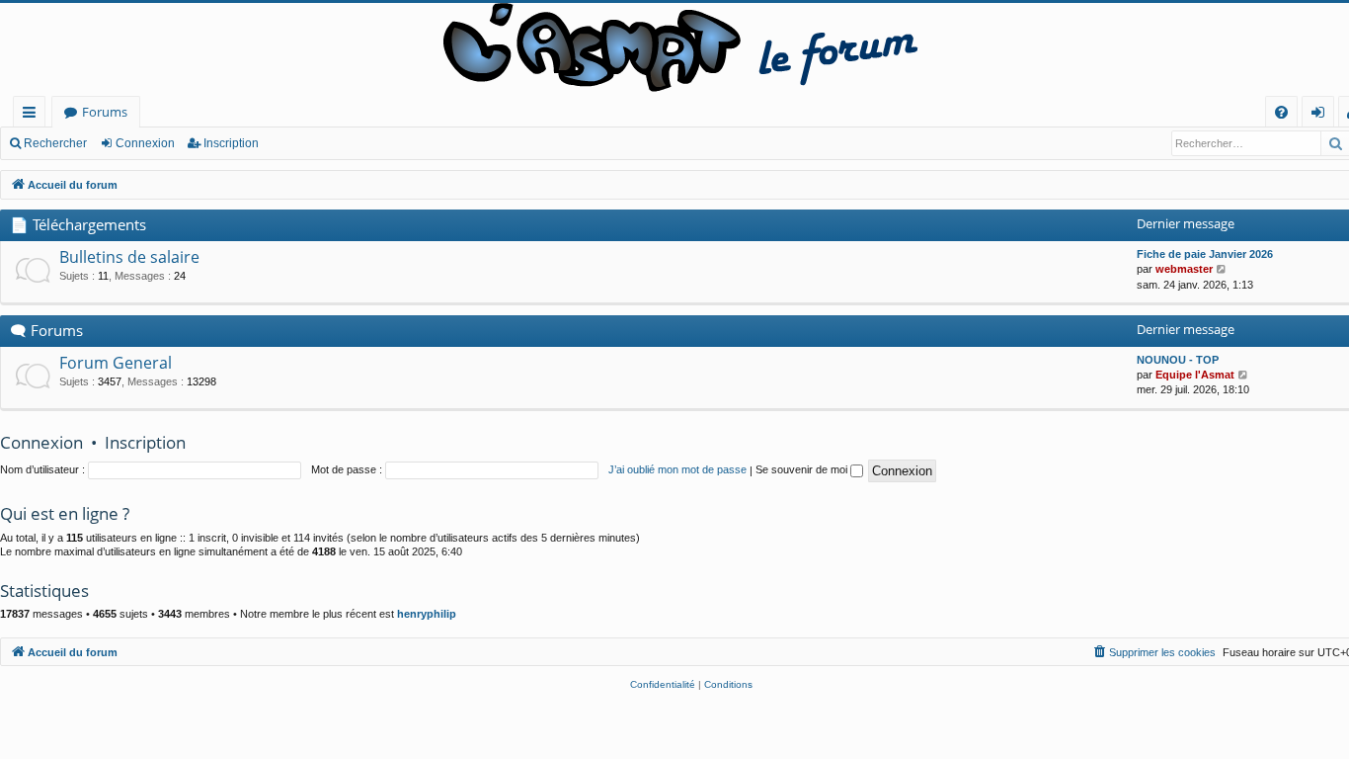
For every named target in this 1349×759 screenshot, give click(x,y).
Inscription (231, 143)
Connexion (145, 143)
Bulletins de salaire (129, 257)
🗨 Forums (46, 330)
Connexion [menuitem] (1321, 115)
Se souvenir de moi (802, 469)
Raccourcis (33, 115)
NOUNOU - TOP (1178, 360)
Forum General (115, 363)
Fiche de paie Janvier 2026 (1205, 254)
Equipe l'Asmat (1194, 374)
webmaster (1184, 269)
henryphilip (426, 614)
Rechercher (55, 143)
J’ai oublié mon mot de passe (677, 469)
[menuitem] (1281, 112)
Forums (104, 112)
